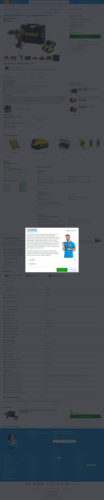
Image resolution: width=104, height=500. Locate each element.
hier (36, 250)
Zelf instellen (72, 269)
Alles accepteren (62, 269)
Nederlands (72, 230)
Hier (28, 255)
